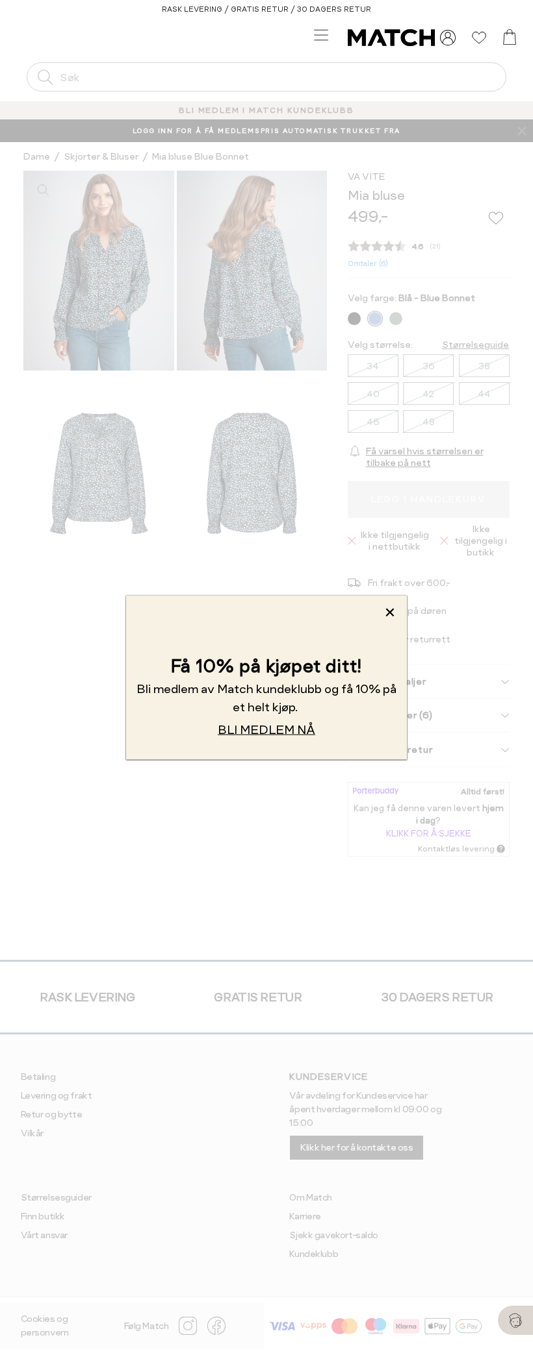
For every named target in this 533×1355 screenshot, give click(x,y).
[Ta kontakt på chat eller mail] (515, 1320)
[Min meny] (448, 37)
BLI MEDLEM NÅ (266, 729)
